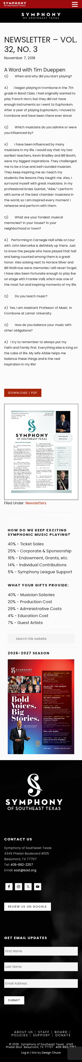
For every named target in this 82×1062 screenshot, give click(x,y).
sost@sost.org (25, 870)
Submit (14, 1000)
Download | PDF (22, 393)
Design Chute (51, 1053)
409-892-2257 (21, 864)
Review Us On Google (27, 907)
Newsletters (35, 503)
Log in (25, 1053)
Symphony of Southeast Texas (41, 15)
